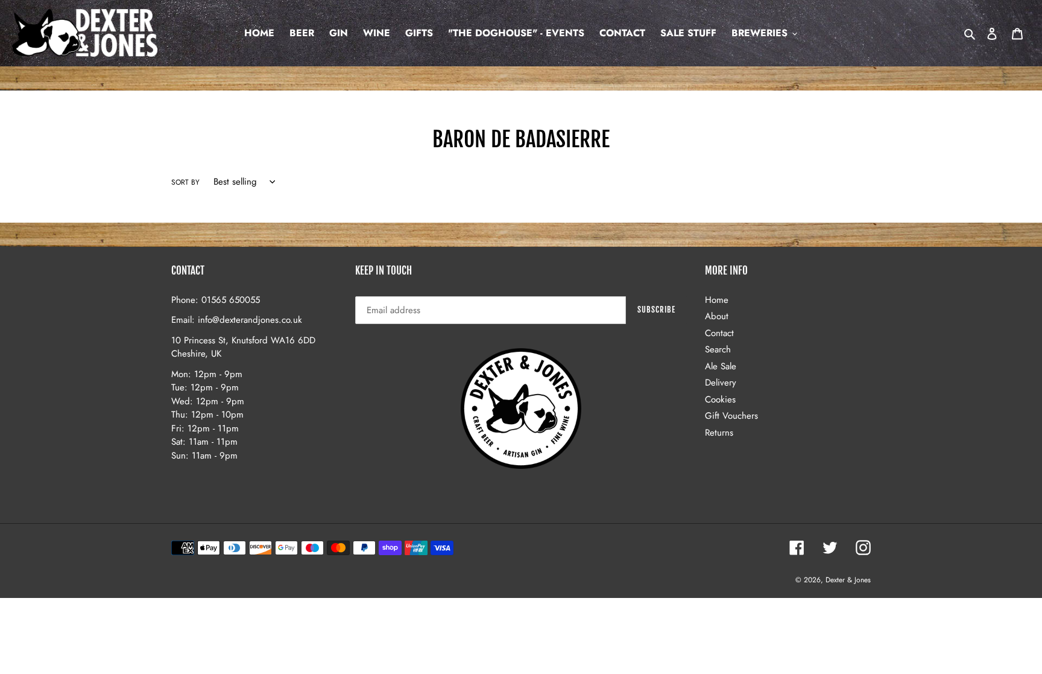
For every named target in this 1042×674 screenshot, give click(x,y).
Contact (719, 333)
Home (716, 300)
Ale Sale (720, 366)
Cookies (720, 399)
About (716, 316)
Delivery (720, 382)
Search (718, 349)
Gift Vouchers (731, 415)
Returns (719, 432)
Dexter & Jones (848, 579)
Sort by (185, 182)
